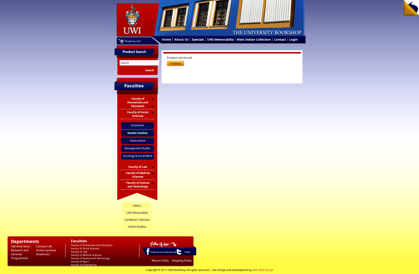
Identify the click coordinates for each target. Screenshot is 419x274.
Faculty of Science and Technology (90, 258)
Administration (20, 246)
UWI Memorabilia (220, 39)
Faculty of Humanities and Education (92, 245)
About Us (181, 39)
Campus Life (44, 246)
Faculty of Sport (80, 261)
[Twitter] (179, 254)
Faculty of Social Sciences (85, 248)
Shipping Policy (182, 260)
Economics (137, 125)
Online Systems (46, 250)
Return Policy (160, 260)
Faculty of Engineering (84, 264)
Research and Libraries (19, 252)
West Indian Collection (254, 39)
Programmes (19, 258)
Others (137, 206)
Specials (198, 39)
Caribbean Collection (137, 220)
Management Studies (138, 148)
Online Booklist (137, 227)
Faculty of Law (79, 251)
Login (293, 39)
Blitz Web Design (263, 270)
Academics (43, 254)
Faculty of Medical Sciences (86, 255)
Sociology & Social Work (137, 156)
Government (137, 140)
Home (166, 39)
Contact (280, 39)
